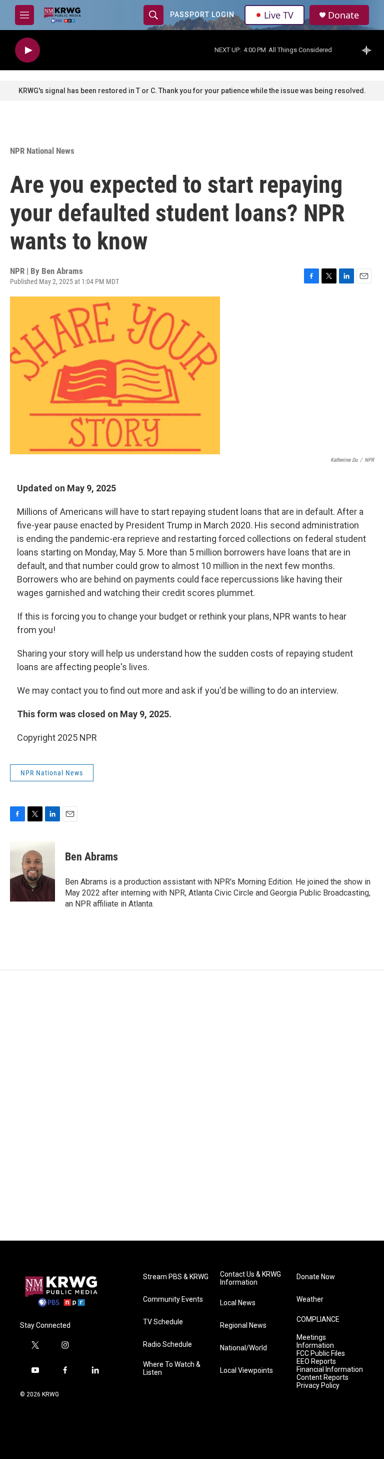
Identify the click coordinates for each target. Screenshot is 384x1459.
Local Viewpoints (246, 1370)
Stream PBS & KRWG (175, 1277)
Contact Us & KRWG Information (250, 1278)
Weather (310, 1299)
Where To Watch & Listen (171, 1368)
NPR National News (42, 151)
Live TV (279, 15)
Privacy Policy (318, 1385)
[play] (28, 50)
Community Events (173, 1299)
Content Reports (322, 1377)
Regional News (243, 1325)
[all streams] (369, 50)
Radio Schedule (167, 1344)
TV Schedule (163, 1322)
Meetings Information (315, 1341)
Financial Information (329, 1369)
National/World (243, 1348)
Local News (238, 1303)
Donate (343, 15)
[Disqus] (192, 1105)
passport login (202, 15)
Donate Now (315, 1277)
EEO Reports (316, 1361)
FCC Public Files (320, 1353)
